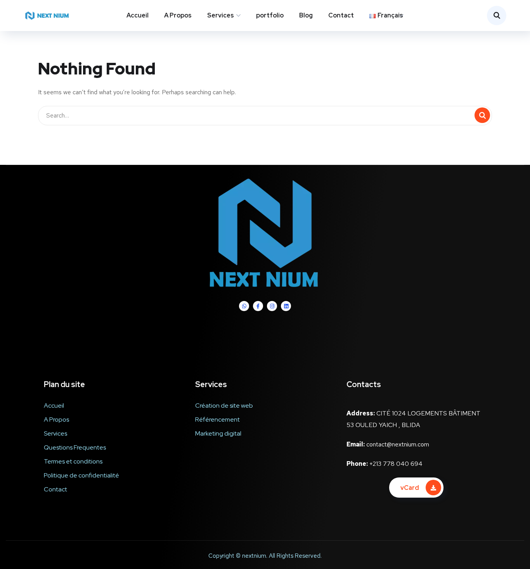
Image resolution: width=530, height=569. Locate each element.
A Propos (178, 15)
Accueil (137, 15)
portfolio (270, 15)
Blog (306, 15)
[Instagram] (272, 306)
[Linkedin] (286, 306)
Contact (341, 15)
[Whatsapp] (244, 306)
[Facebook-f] (258, 306)
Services (220, 15)
